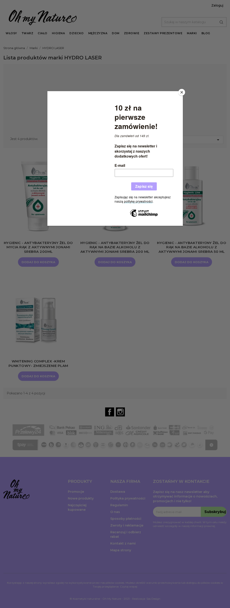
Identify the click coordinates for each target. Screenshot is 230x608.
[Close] (181, 92)
